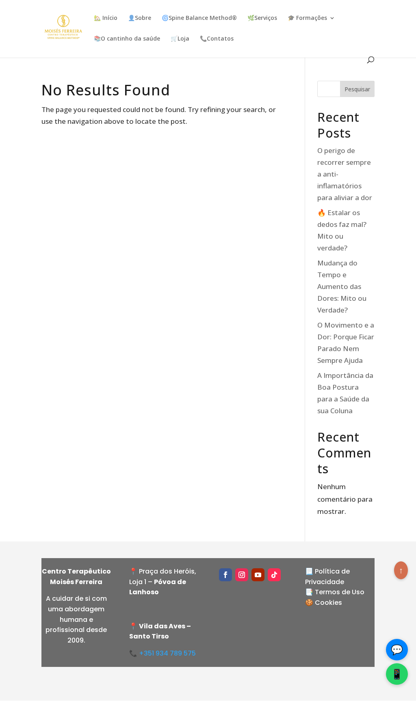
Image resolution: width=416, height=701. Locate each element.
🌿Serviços (262, 18)
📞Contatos (217, 39)
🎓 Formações (307, 18)
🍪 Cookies (323, 602)
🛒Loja (180, 39)
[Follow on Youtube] (257, 574)
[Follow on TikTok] (274, 574)
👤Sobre (139, 18)
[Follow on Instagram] (241, 574)
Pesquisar (357, 89)
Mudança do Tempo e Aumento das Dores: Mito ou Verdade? (341, 286)
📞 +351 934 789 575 (162, 653)
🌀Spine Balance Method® (199, 18)
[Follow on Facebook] (225, 574)
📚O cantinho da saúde (127, 39)
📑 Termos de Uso (334, 592)
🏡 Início (105, 18)
